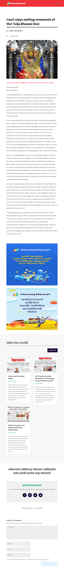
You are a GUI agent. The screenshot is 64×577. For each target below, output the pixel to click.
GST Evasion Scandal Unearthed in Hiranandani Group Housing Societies (44, 378)
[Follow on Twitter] (35, 495)
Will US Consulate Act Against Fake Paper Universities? (16, 427)
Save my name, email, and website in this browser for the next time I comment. (28, 559)
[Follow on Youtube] (41, 495)
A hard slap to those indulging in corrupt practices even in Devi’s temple (29, 83)
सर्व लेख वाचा (52, 350)
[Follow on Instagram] (30, 495)
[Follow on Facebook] (25, 495)
